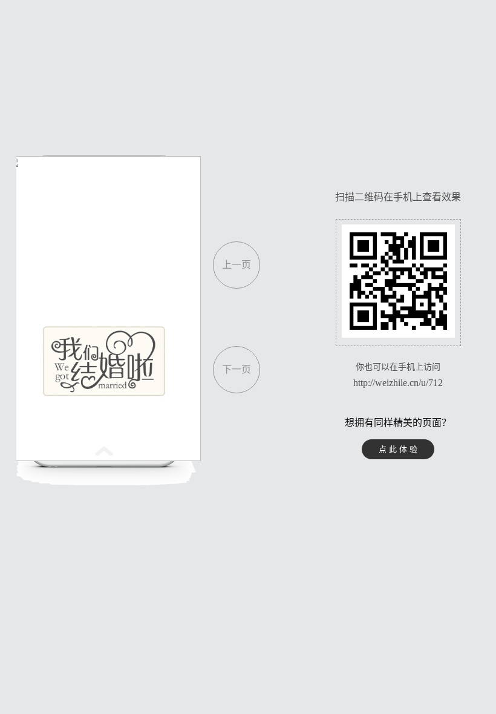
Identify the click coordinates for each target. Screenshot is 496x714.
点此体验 (399, 449)
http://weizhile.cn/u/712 (398, 383)
